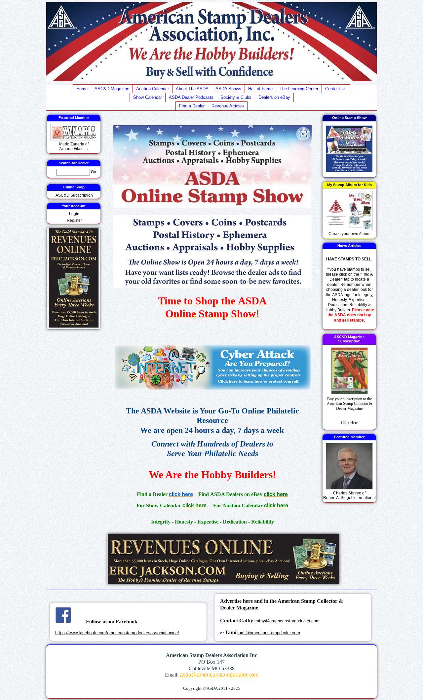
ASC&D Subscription (74, 195)
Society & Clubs (235, 97)
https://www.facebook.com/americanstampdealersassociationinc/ (117, 632)
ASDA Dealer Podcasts (191, 97)
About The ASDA (192, 88)
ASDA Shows (228, 88)
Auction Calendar (152, 88)
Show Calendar (147, 97)
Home (82, 88)
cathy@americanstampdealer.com (287, 620)
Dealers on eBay (274, 97)
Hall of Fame (260, 88)
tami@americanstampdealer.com (268, 632)
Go (93, 172)
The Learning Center (299, 88)
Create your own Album (349, 233)
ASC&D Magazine (112, 88)
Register (74, 220)
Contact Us (336, 88)
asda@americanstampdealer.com (219, 675)
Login (74, 214)
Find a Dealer (192, 105)
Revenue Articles (228, 105)
